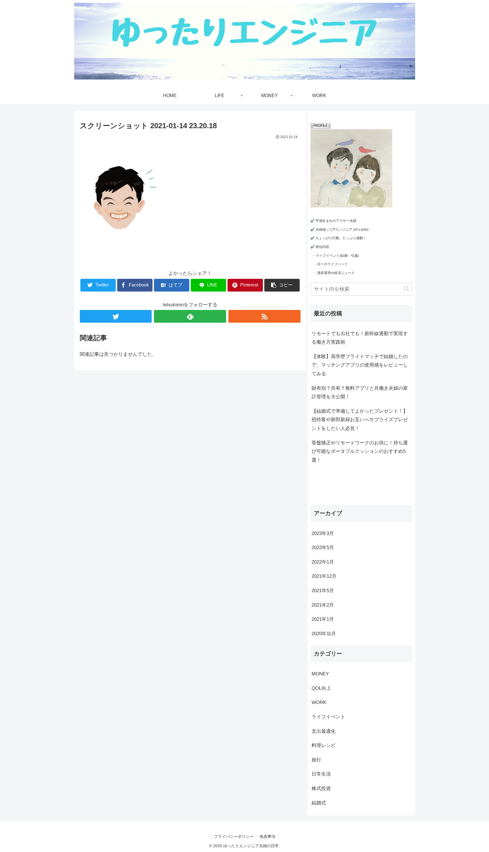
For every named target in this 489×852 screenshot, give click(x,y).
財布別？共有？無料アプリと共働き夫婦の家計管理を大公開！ (360, 393)
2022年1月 (323, 562)
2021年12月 (324, 576)
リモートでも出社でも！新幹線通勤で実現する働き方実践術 (360, 338)
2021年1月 (323, 619)
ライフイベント (328, 717)
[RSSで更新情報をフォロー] (264, 316)
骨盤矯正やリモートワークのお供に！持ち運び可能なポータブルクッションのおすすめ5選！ (360, 451)
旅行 (316, 760)
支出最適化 (324, 731)
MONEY (320, 674)
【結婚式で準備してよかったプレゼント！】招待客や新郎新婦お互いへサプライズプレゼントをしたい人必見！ (360, 419)
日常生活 (321, 774)
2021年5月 (323, 590)
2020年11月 (324, 633)
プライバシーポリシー (234, 836)
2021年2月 (323, 605)
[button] (406, 289)
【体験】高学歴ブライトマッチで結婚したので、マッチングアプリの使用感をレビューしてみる (360, 365)
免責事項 (267, 836)
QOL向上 (321, 688)
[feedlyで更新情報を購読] (190, 316)
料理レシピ (324, 745)
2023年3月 (323, 533)
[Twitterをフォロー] (116, 316)
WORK (319, 702)
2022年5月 (323, 547)
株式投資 (321, 788)
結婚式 (319, 803)
